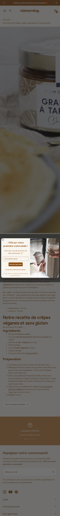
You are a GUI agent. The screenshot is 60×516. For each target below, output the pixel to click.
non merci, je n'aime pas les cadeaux (15, 269)
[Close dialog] (3, 240)
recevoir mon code (15, 264)
